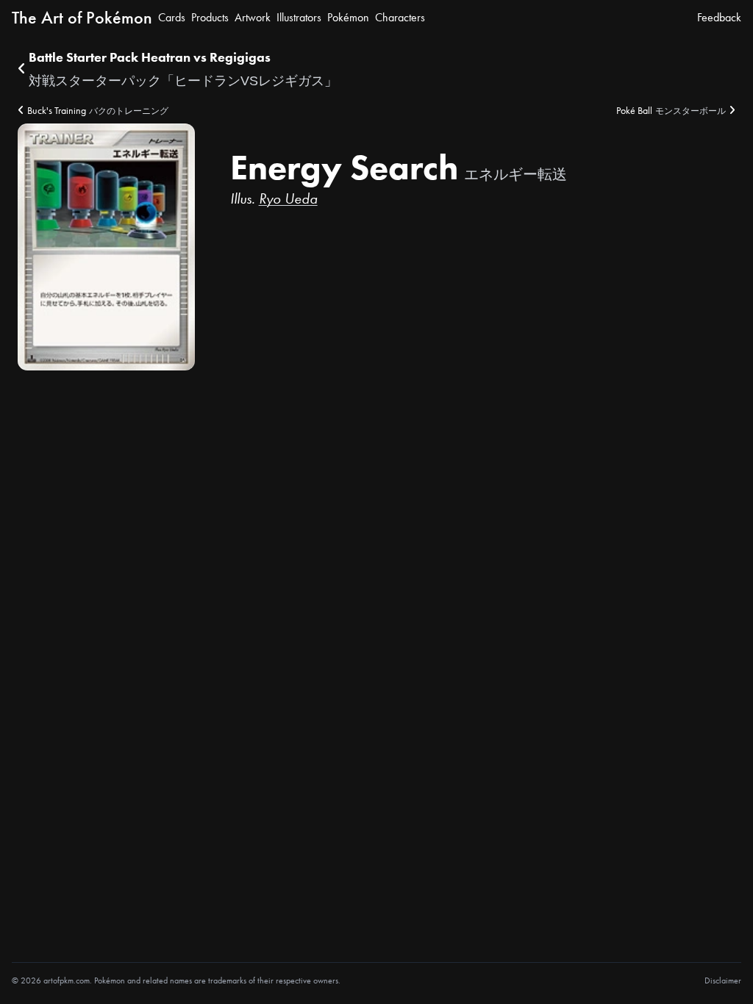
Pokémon (348, 17)
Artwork (253, 17)
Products (210, 17)
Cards (171, 17)
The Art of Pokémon (82, 17)
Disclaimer (722, 980)
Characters (400, 17)
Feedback (719, 17)
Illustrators (298, 17)
